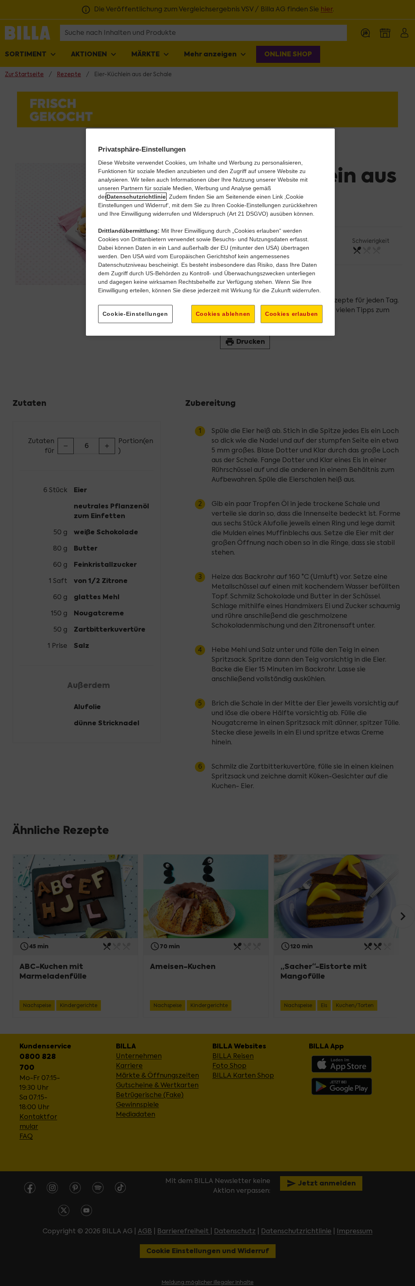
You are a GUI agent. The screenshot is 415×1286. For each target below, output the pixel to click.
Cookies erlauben (291, 314)
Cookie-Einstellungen (135, 314)
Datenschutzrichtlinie (136, 196)
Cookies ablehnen (223, 314)
